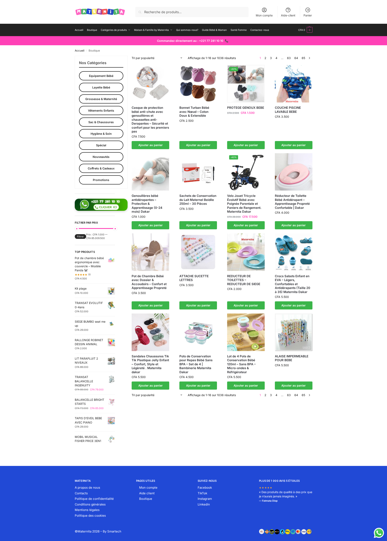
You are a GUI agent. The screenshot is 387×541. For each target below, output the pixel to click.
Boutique (145, 499)
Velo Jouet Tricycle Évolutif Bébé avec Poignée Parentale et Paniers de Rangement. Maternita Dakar (244, 203)
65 (303, 58)
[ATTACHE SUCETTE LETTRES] (198, 252)
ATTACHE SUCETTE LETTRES (194, 278)
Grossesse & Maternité (101, 99)
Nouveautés (101, 156)
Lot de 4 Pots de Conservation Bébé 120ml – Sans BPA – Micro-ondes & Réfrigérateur (241, 364)
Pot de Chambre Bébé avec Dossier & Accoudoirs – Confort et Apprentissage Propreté (149, 282)
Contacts (81, 493)
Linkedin (204, 504)
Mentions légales (87, 510)
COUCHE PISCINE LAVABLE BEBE (288, 110)
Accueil (79, 50)
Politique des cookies (90, 515)
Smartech (114, 531)
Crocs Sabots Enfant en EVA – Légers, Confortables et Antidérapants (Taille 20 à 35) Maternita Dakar (292, 284)
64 (296, 58)
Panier (308, 15)
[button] (305, 30)
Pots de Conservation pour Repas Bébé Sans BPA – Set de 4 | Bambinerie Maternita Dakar (195, 364)
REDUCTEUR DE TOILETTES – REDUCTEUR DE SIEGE (243, 280)
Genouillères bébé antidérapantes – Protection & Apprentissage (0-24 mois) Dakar (147, 203)
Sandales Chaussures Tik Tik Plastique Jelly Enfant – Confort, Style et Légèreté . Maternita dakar (150, 364)
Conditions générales (90, 504)
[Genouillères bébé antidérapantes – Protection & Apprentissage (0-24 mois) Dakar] (150, 172)
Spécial (101, 145)
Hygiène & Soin (101, 133)
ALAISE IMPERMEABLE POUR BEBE (291, 358)
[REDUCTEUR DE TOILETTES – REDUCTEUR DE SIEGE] (246, 252)
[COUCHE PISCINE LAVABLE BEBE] (293, 83)
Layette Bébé (101, 87)
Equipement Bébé (101, 76)
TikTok (202, 493)
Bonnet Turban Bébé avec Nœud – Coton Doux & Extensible (194, 111)
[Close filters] (116, 58)
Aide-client (288, 15)
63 (289, 58)
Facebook (205, 487)
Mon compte (264, 15)
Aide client (147, 493)
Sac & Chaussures (101, 122)
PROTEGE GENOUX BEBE (245, 108)
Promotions (101, 180)
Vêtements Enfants (101, 110)
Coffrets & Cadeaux (101, 168)
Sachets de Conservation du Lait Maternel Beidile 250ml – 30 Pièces (197, 200)
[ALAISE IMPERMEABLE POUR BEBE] (293, 332)
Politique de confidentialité (94, 499)
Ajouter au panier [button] (150, 145)
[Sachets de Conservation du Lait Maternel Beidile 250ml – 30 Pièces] (198, 172)
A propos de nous (87, 487)
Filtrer (80, 236)
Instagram (205, 499)
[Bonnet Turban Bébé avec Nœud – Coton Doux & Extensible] (198, 83)
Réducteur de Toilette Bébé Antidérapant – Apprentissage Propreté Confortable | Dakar (292, 202)
